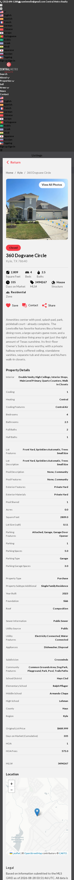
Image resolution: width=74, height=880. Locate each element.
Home (9, 172)
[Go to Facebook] (1, 5)
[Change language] (3, 12)
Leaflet (16, 853)
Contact (4, 94)
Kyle (20, 172)
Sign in (11, 60)
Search (3, 74)
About (3, 77)
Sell (2, 84)
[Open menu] (1, 150)
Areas (3, 87)
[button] (37, 812)
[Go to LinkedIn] (1, 8)
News (3, 91)
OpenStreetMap (33, 853)
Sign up (4, 60)
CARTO (63, 853)
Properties (6, 80)
